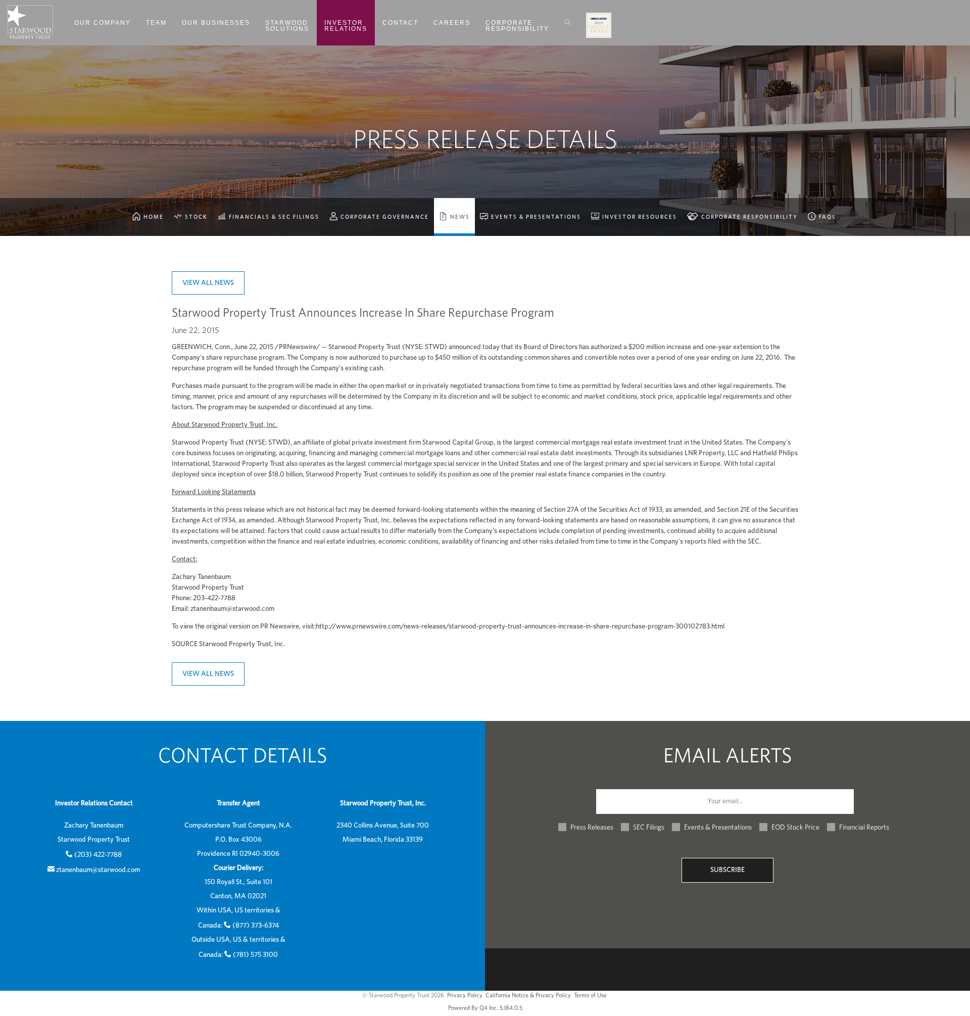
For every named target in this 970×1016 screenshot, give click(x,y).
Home (152, 217)
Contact (400, 22)
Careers (451, 22)
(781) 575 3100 (255, 954)
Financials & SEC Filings (273, 217)
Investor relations (345, 25)
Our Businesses (216, 22)
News (459, 217)
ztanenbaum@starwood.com (232, 608)
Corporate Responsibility (517, 25)
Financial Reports (864, 827)
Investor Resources (638, 217)
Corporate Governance (383, 217)
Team (156, 22)
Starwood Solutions (287, 25)
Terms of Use (590, 995)
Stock (195, 217)
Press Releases (591, 827)
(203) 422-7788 (98, 854)
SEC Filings (648, 827)
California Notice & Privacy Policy (528, 995)
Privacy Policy (464, 995)
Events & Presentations (535, 217)
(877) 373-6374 (255, 925)
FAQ (826, 217)
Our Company (102, 22)
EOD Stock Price (795, 827)
